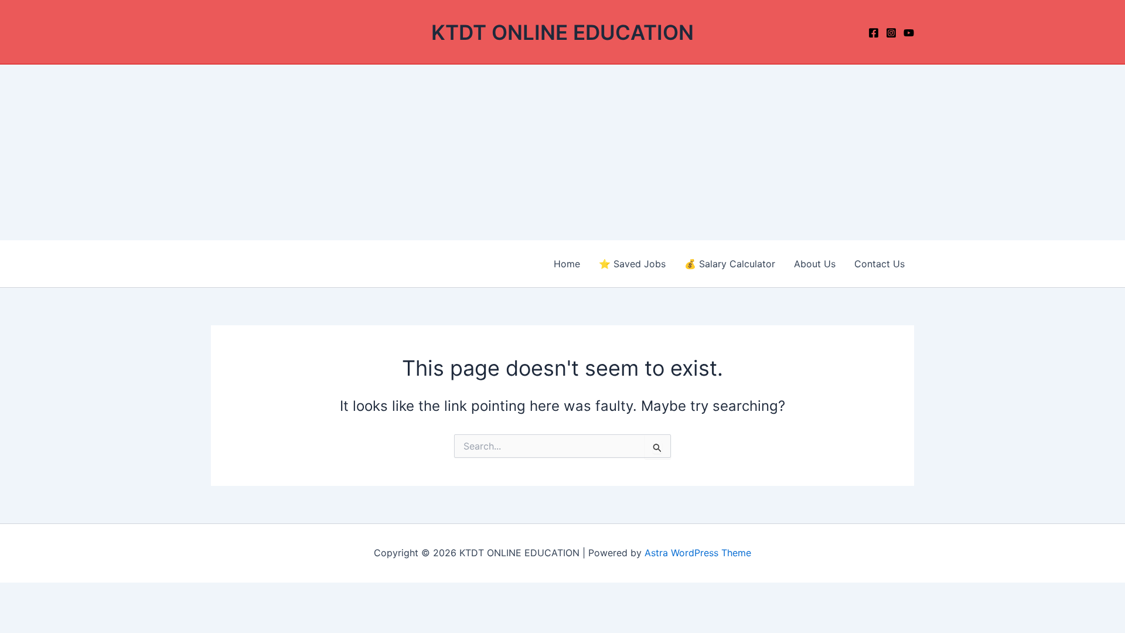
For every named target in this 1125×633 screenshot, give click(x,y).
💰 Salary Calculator (729, 264)
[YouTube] (909, 33)
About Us (815, 264)
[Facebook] (873, 33)
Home (567, 264)
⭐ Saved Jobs (632, 264)
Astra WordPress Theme (698, 553)
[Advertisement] (562, 152)
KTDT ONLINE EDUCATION (562, 32)
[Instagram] (891, 33)
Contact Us (879, 264)
